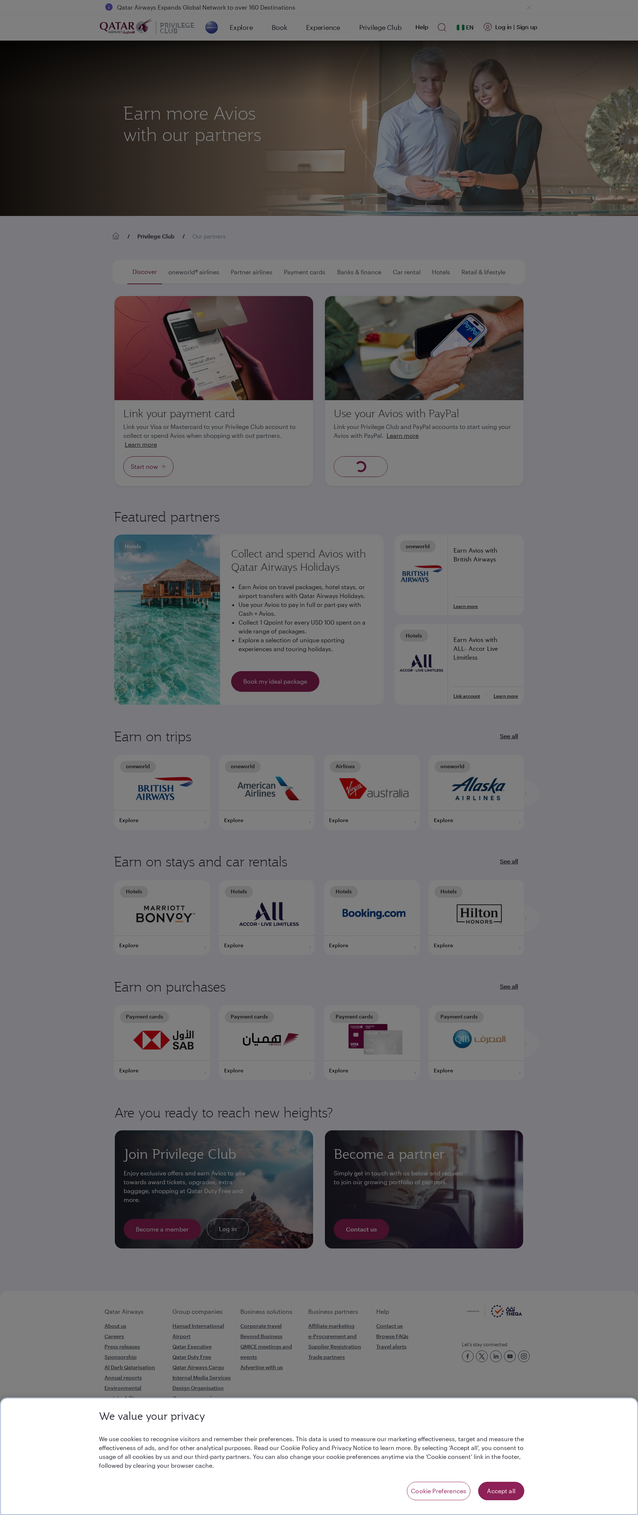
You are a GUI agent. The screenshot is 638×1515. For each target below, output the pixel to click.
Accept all (501, 1490)
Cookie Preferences (438, 1490)
